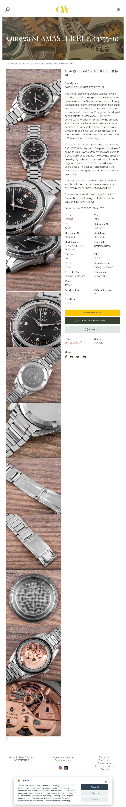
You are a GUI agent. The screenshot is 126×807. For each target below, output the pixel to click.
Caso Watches (12, 63)
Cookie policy (105, 760)
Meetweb (67, 760)
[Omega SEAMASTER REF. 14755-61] (33, 97)
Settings (94, 799)
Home (23, 63)
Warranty (105, 769)
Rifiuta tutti (94, 793)
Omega (42, 63)
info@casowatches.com (63, 757)
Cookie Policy (64, 801)
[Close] (105, 781)
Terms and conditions (104, 766)
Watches (32, 63)
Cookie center (104, 763)
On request (71, 342)
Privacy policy (105, 757)
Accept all (95, 787)
